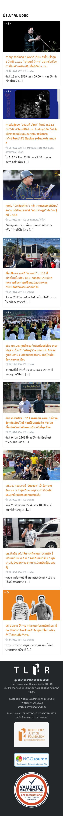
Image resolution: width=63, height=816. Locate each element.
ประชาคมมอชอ (16, 15)
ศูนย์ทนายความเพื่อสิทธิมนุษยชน (37, 698)
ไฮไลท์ (20, 151)
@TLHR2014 (36, 702)
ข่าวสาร (30, 71)
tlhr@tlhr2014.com (35, 706)
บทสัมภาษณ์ (32, 219)
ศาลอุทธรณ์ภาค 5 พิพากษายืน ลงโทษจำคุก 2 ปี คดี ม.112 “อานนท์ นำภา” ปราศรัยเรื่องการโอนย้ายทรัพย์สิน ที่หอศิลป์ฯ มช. (31, 61)
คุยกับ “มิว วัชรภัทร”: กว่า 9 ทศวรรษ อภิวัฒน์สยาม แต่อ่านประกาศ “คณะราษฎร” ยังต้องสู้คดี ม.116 (31, 210)
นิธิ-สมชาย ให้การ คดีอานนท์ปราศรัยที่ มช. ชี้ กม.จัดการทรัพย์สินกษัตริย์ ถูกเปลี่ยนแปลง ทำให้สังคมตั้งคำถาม (31, 630)
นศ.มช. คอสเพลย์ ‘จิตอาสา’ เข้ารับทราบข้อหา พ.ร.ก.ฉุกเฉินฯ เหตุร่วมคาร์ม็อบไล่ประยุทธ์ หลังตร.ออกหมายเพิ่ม (28, 490)
